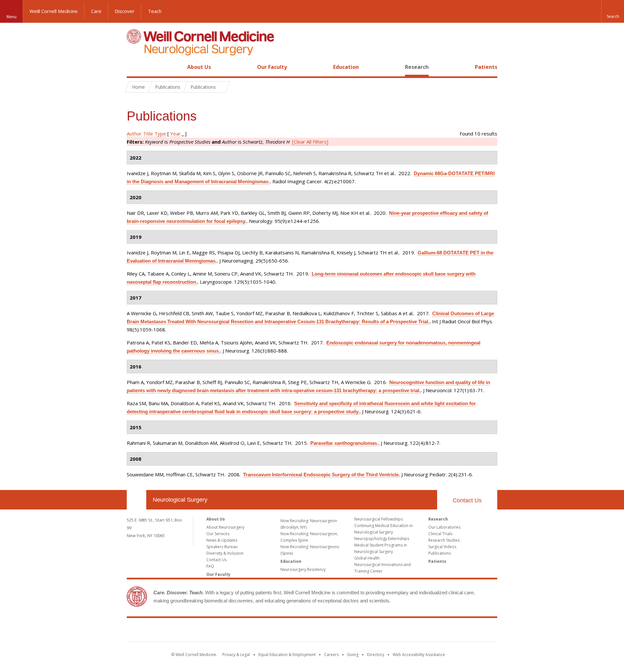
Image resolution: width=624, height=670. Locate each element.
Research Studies (444, 540)
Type (160, 133)
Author (134, 133)
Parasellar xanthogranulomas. (344, 443)
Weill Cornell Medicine (54, 11)
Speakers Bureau (222, 546)
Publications (439, 553)
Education (346, 67)
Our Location (136, 499)
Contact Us (467, 500)
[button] (612, 11)
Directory (375, 654)
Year (175, 133)
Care (96, 11)
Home (134, 67)
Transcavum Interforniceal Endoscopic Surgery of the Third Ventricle (321, 474)
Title (148, 133)
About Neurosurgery (225, 527)
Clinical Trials (440, 533)
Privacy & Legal (236, 654)
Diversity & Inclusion (224, 553)
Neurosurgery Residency (303, 569)
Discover (125, 11)
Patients (486, 67)
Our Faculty (272, 67)
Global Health (367, 558)
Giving (352, 654)
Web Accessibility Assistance (419, 654)
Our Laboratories (444, 527)
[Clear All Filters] (310, 141)
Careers (331, 654)
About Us (199, 67)
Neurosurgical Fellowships (378, 519)
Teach (155, 11)
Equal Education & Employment (287, 654)
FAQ (210, 566)
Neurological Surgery (180, 499)
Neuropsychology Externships (381, 538)
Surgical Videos (442, 546)
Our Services (217, 533)
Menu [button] (11, 16)
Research (417, 67)
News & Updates (221, 540)
